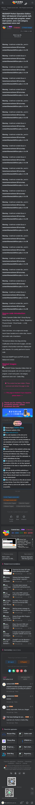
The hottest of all (8, 679)
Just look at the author (25, 678)
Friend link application (10, 761)
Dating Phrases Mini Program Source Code (21, 617)
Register (24, 662)
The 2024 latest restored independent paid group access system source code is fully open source (22, 588)
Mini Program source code (26, 7)
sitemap (25, 763)
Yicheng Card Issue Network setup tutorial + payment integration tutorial (21, 579)
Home (4, 7)
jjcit (8, 706)
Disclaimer (20, 761)
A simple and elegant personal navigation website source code (22, 633)
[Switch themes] (32, 793)
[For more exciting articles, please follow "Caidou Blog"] (17, 413)
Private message (27, 27)
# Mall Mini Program (24, 503)
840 (18, 533)
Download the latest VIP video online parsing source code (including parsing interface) (21, 571)
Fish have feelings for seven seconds (16, 717)
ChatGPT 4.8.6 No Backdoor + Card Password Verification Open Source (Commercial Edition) (22, 642)
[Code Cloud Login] (21, 670)
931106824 (8, 458)
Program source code (12, 7)
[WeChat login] (13, 670)
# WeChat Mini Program (10, 503)
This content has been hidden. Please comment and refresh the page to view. (18, 384)
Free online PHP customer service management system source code (21, 594)
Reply (16, 691)
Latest (4, 677)
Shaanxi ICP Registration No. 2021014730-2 (18, 766)
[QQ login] (9, 670)
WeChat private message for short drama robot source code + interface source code (22, 610)
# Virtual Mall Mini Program (23, 506)
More (31, 729)
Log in (12, 662)
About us (18, 763)
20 (26, 533)
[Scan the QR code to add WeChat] (32, 789)
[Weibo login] (17, 670)
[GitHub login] (25, 670)
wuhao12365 (11, 684)
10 (22, 533)
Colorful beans (7, 27)
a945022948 (10, 696)
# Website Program (9, 506)
